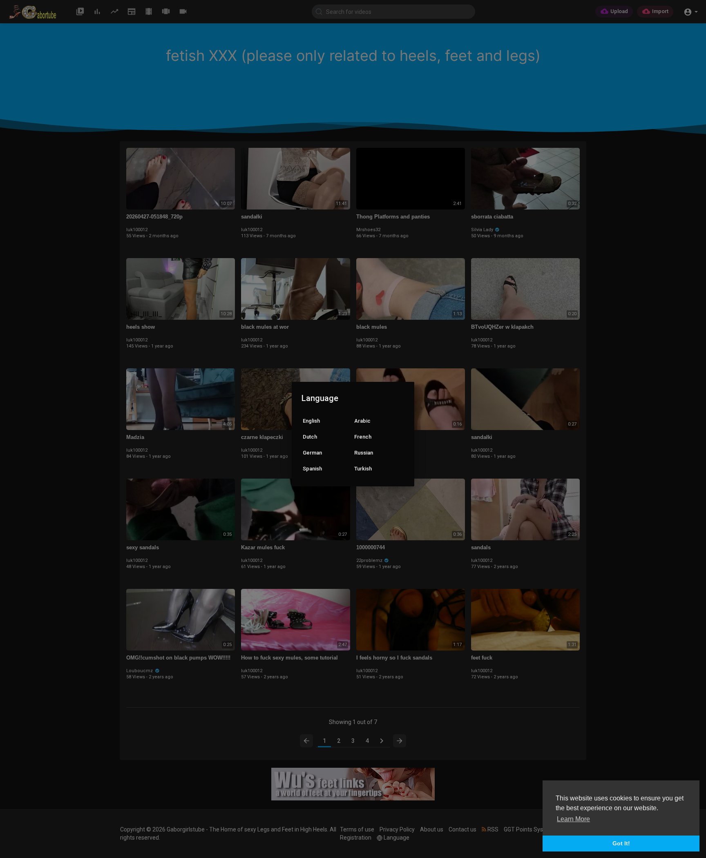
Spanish (312, 469)
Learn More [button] (573, 819)
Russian (363, 453)
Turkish (363, 469)
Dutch (310, 437)
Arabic (362, 421)
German (312, 453)
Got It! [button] (621, 843)
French (362, 437)
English (311, 421)
